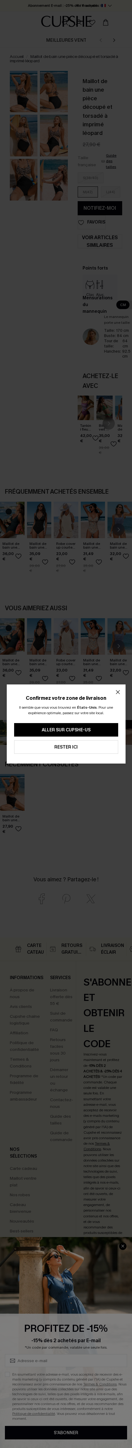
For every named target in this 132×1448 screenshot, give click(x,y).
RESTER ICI (66, 747)
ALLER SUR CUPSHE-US (66, 730)
